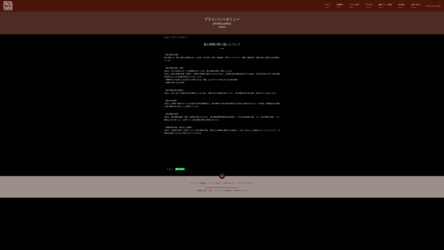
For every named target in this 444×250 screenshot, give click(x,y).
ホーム (327, 5)
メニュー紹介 (354, 5)
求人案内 (401, 5)
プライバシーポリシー (245, 183)
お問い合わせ (416, 5)
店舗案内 (340, 5)
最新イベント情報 (385, 5)
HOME (166, 37)
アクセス (369, 5)
